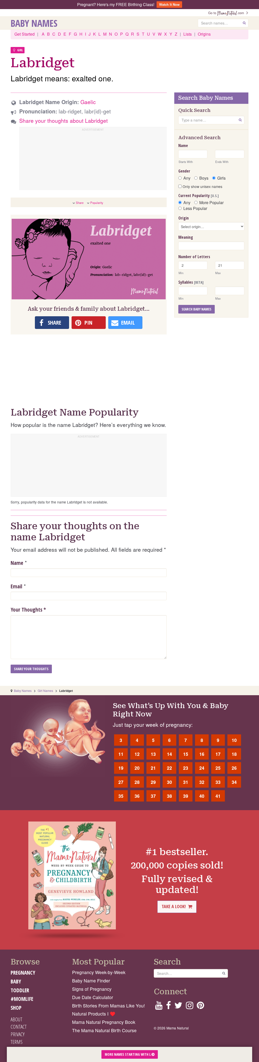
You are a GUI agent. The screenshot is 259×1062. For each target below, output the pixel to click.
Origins (204, 34)
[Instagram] (189, 1007)
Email (16, 586)
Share (79, 203)
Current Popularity (198, 195)
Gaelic (88, 102)
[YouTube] (158, 1007)
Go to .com (227, 12)
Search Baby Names (196, 309)
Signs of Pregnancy (92, 989)
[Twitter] (178, 1007)
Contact (19, 1026)
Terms (17, 1041)
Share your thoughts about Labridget (63, 120)
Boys (203, 178)
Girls (221, 178)
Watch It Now (169, 4)
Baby (16, 981)
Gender (184, 171)
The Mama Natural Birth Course (104, 1030)
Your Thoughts (28, 609)
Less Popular (195, 208)
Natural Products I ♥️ (93, 1013)
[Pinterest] (200, 1007)
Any (186, 178)
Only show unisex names (202, 186)
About (16, 1019)
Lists (187, 34)
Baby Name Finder (91, 980)
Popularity (96, 203)
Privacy (18, 1034)
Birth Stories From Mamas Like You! (108, 1005)
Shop (16, 1007)
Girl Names (45, 690)
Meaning (185, 237)
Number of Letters (194, 256)
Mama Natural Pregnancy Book (103, 1022)
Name (17, 562)
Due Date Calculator (92, 997)
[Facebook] (168, 1007)
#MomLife (22, 998)
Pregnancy (23, 972)
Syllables (191, 282)
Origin (183, 218)
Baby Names (34, 23)
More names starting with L (128, 1054)
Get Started (24, 34)
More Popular (211, 202)
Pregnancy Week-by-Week (98, 972)
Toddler (20, 990)
